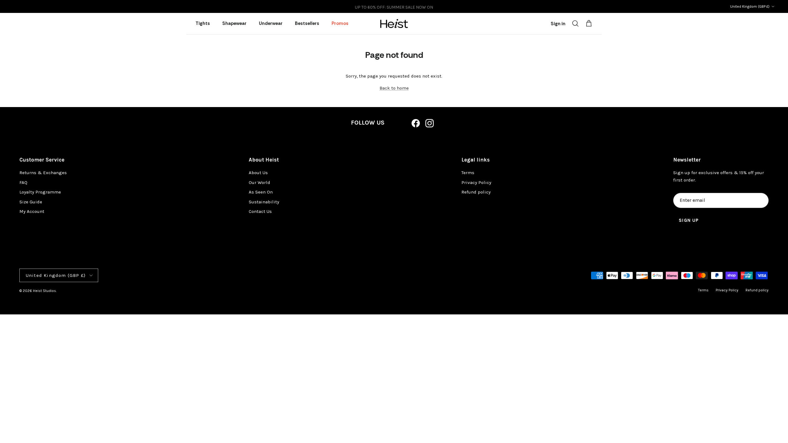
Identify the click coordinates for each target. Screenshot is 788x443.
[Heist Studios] (394, 23)
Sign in (558, 24)
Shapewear (234, 23)
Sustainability (264, 202)
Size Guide (30, 202)
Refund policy (476, 192)
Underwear (271, 23)
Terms (467, 172)
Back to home (394, 88)
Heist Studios (44, 291)
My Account (31, 211)
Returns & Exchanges (43, 172)
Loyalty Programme (40, 192)
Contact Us (260, 211)
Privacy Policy (476, 182)
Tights (202, 23)
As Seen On (261, 192)
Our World (259, 182)
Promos (340, 23)
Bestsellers (307, 23)
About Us (258, 172)
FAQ (23, 182)
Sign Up (689, 220)
